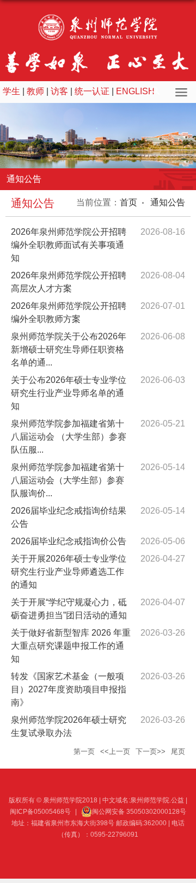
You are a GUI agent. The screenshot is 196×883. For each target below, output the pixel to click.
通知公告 (166, 202)
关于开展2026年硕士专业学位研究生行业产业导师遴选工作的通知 (68, 571)
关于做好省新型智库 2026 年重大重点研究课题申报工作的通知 (71, 645)
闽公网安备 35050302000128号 (139, 811)
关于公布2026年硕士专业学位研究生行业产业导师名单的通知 (68, 393)
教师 (35, 91)
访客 (59, 91)
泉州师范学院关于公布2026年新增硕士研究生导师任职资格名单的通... (68, 349)
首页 (128, 202)
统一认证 (92, 91)
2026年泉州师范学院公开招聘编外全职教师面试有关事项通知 (68, 245)
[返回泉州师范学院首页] (98, 27)
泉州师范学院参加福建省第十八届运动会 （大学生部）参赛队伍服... (68, 436)
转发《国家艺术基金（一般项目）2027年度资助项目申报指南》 (68, 689)
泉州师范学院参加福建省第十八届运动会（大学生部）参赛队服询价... (67, 480)
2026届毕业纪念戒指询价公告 (68, 541)
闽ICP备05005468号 (40, 811)
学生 (11, 91)
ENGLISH (135, 91)
